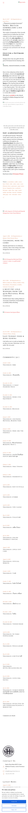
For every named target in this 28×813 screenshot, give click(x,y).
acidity (16, 182)
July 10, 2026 (6, 688)
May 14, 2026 (6, 644)
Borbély (19, 283)
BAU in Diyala (18, 487)
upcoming (9, 192)
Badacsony (9, 283)
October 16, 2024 (7, 373)
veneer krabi (17, 624)
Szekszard (5, 287)
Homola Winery (14, 238)
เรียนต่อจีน (16, 375)
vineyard (14, 192)
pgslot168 (16, 517)
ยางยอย (15, 497)
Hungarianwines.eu (16, 19)
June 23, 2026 (6, 676)
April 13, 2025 (6, 485)
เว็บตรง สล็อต (17, 593)
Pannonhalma (6, 285)
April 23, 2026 (6, 632)
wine (10, 194)
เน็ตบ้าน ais (16, 604)
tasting (4, 192)
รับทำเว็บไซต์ (16, 583)
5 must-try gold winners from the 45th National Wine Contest (13, 292)
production (18, 188)
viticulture (19, 192)
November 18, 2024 (7, 383)
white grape (5, 194)
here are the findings (13, 432)
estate (18, 184)
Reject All (14, 810)
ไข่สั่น (14, 614)
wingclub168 (17, 646)
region (9, 190)
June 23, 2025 (6, 525)
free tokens (17, 467)
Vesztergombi (11, 287)
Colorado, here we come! (13, 241)
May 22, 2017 (6, 19)
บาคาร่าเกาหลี (17, 656)
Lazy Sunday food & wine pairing (13, 337)
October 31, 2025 (7, 591)
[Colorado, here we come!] (14, 221)
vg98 (14, 573)
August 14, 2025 (7, 559)
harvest (4, 188)
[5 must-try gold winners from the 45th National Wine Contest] (14, 267)
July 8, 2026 (6, 280)
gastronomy (14, 186)
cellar (11, 184)
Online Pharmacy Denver (10, 538)
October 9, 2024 (6, 363)
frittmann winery (7, 186)
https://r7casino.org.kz (12, 668)
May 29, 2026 (6, 654)
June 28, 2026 (6, 332)
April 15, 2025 (6, 495)
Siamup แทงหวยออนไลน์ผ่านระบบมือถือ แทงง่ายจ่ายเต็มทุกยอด (13, 692)
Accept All (14, 801)
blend (7, 184)
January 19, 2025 (7, 441)
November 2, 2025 (7, 602)
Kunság (13, 334)
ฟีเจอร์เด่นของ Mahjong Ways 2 (12, 444)
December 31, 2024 (7, 407)
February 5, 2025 (7, 464)
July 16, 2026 (6, 702)
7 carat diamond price (11, 386)
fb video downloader (11, 635)
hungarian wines (11, 188)
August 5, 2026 (6, 236)
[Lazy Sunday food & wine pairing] (11, 320)
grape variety (21, 186)
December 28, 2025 (7, 622)
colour (14, 184)
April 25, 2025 (6, 505)
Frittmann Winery (18, 174)
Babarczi (5, 283)
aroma (20, 182)
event (21, 184)
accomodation (10, 182)
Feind (8, 238)
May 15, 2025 (6, 515)
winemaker (14, 194)
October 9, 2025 (6, 571)
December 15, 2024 (7, 395)
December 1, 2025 (7, 612)
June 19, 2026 (6, 664)
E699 (14, 365)
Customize (14, 805)
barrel (4, 184)
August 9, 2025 (6, 547)
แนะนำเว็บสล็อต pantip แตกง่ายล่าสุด (13, 455)
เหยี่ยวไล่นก (16, 527)
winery (19, 194)
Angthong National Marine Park (12, 420)
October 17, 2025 (7, 581)
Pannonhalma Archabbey (16, 285)
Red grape (5, 190)
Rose (13, 190)
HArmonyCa (17, 477)
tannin (19, 190)
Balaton (5, 238)
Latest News (6, 21)
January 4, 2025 (6, 417)
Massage (15, 409)
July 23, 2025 (6, 535)
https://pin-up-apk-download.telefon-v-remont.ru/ (13, 705)
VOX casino (17, 507)
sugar (16, 190)
